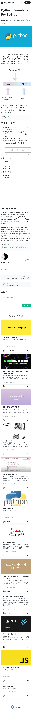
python (3, 23)
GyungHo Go (5, 20)
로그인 (27, 3)
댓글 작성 (26, 306)
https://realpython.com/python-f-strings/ (13, 221)
